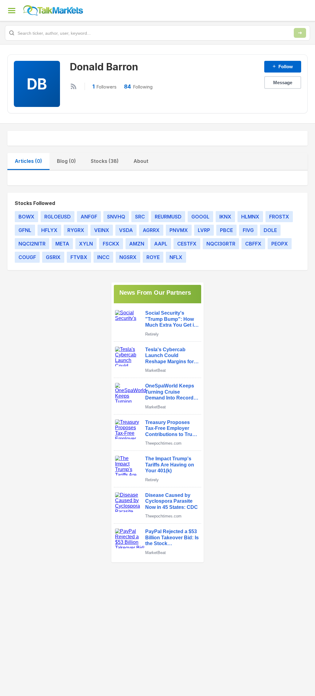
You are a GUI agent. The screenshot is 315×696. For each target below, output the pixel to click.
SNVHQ (116, 217)
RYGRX (75, 230)
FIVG (248, 230)
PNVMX (178, 230)
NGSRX (128, 257)
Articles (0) (28, 161)
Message (282, 82)
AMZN (136, 244)
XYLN (86, 244)
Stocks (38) (105, 161)
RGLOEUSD (57, 217)
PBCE (226, 230)
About (141, 161)
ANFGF (89, 217)
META (62, 244)
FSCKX (111, 244)
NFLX (175, 257)
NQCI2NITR (32, 244)
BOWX (26, 217)
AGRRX (151, 230)
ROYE (153, 257)
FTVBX (78, 257)
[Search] (300, 33)
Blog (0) (66, 161)
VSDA (126, 230)
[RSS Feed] (73, 86)
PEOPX (279, 244)
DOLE (270, 230)
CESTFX (187, 244)
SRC (140, 217)
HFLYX (49, 230)
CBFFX (253, 244)
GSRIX (53, 257)
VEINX (101, 230)
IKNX (225, 217)
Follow (283, 66)
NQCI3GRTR (220, 244)
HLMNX (250, 217)
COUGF (27, 257)
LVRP (204, 230)
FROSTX (279, 217)
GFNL (24, 230)
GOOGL (200, 217)
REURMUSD (168, 217)
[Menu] (11, 10)
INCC (103, 257)
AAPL (160, 244)
